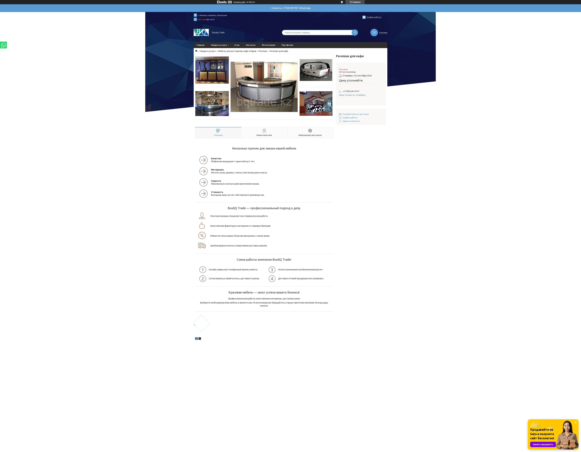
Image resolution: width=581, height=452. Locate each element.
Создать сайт (239, 2)
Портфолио (287, 45)
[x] (200, 339)
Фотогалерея (268, 45)
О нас (237, 45)
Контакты (251, 45)
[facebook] (196, 339)
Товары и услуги (219, 45)
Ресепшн (263, 51)
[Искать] (355, 32)
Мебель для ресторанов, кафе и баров (237, 51)
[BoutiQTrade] (201, 32)
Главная (200, 45)
